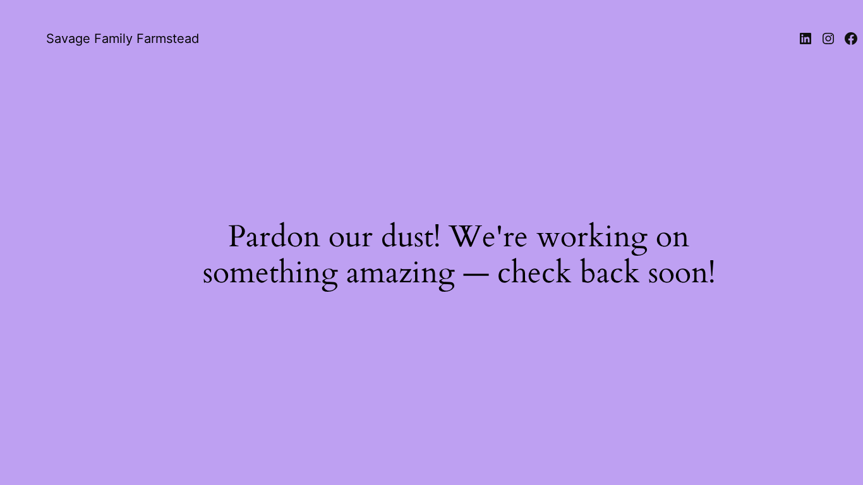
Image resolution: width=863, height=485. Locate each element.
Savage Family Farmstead (122, 38)
